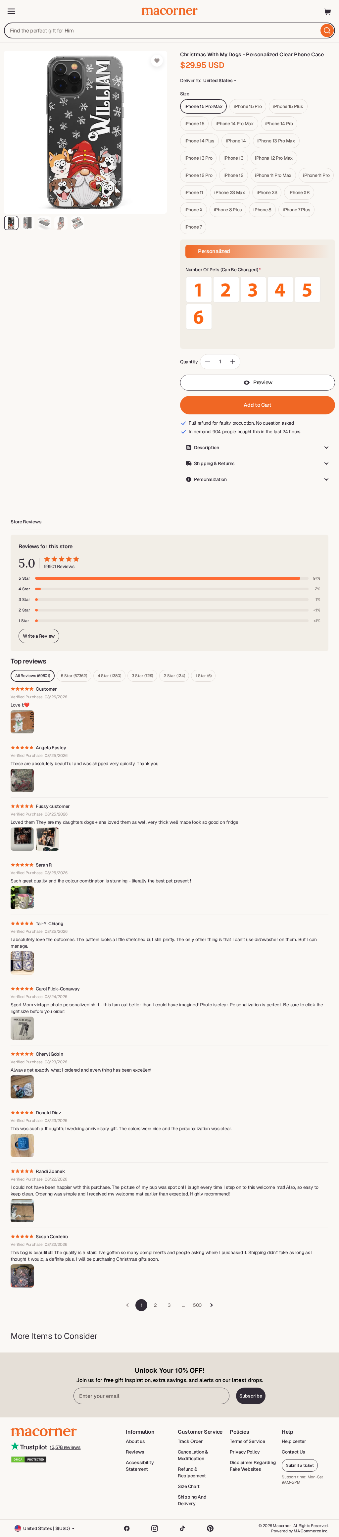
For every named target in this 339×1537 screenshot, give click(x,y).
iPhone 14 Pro (279, 124)
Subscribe (250, 1396)
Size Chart (189, 1486)
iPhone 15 (194, 124)
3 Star (142, 675)
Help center (294, 1441)
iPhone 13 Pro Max (276, 141)
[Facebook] (127, 1528)
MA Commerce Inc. (311, 1531)
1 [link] (141, 1305)
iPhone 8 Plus (228, 210)
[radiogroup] (257, 303)
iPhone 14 (236, 141)
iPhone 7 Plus (296, 210)
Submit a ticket (300, 1465)
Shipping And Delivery (192, 1500)
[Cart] (327, 11)
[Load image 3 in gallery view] (44, 223)
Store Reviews (26, 522)
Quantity (189, 362)
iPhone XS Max (229, 192)
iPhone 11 (193, 192)
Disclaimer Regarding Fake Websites (253, 1465)
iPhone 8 (262, 210)
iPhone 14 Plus (199, 141)
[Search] (327, 30)
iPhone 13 (233, 158)
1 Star (203, 675)
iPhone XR (299, 192)
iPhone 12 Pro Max (274, 158)
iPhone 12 (233, 175)
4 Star (109, 675)
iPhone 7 (193, 227)
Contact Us (293, 1452)
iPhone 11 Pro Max (273, 175)
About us (135, 1441)
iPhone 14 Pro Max (235, 124)
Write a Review (39, 636)
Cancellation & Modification (193, 1455)
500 (197, 1305)
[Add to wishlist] (157, 61)
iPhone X (193, 210)
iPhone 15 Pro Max (203, 106)
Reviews (135, 1452)
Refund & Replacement (192, 1472)
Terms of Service (247, 1441)
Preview (262, 382)
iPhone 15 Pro (248, 106)
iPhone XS (267, 192)
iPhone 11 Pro (316, 175)
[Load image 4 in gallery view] (61, 223)
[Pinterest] (210, 1528)
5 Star (74, 675)
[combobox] (169, 30)
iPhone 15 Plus (288, 106)
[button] (257, 270)
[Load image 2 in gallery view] (27, 223)
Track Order (190, 1441)
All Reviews (32, 675)
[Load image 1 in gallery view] (11, 223)
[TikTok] (182, 1528)
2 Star (174, 675)
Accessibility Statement (140, 1465)
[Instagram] (154, 1528)
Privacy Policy (245, 1452)
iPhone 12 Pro (198, 175)
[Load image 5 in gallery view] (77, 223)
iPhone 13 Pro (198, 158)
